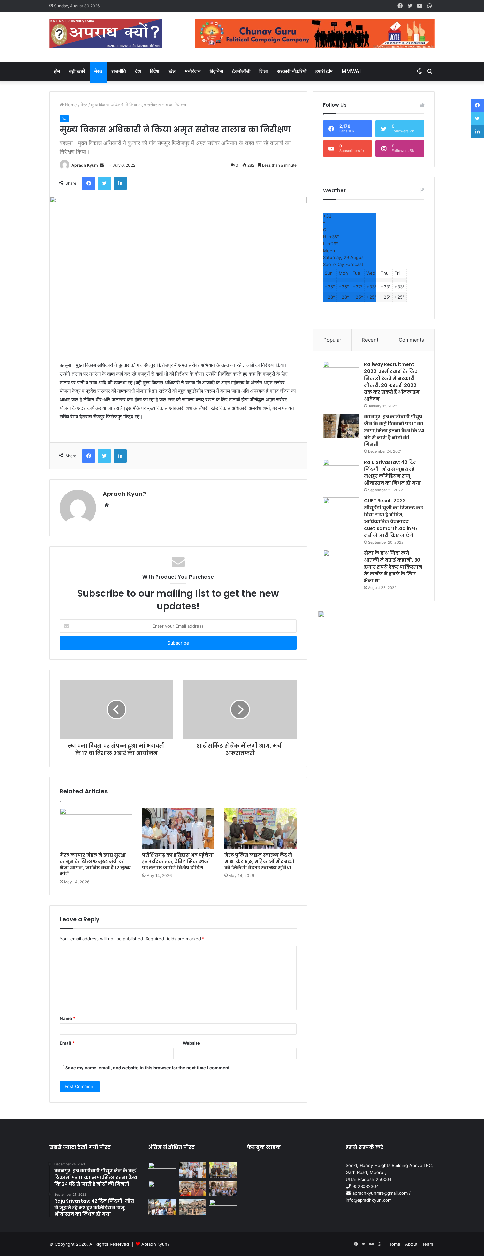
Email (67, 1043)
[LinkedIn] (120, 183)
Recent (370, 340)
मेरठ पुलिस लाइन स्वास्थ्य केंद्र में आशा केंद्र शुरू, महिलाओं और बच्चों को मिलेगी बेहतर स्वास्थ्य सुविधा (259, 861)
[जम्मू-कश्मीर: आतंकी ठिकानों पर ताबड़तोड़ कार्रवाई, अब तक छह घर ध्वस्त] (193, 1207)
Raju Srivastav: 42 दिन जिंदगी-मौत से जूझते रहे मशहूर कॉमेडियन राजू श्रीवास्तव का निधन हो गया (392, 472)
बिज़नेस (216, 71)
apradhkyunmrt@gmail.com (380, 1193)
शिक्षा (263, 71)
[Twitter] (104, 183)
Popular (332, 340)
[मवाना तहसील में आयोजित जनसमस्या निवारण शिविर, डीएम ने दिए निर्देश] (223, 1207)
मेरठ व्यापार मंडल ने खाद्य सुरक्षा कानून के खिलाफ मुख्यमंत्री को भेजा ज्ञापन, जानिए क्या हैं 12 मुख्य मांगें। (95, 864)
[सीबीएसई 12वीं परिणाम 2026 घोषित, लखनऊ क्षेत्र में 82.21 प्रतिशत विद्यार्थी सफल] (223, 1188)
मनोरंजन (193, 71)
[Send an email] (102, 165)
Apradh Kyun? (85, 165)
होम (57, 71)
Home (70, 104)
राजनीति (118, 71)
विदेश (154, 71)
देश (138, 71)
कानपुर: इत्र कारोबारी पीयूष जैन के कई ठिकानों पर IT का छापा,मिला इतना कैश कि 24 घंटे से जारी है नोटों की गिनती (394, 431)
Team (427, 1244)
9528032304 (365, 1186)
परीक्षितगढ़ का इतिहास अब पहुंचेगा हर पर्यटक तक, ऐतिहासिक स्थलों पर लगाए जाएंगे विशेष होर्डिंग (178, 861)
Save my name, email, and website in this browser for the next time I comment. (148, 1067)
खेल (172, 71)
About (411, 1244)
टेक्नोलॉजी (241, 71)
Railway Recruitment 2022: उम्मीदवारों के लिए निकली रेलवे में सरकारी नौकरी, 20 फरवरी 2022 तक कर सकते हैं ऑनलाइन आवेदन (392, 381)
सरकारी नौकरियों (291, 71)
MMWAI (351, 71)
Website (191, 1043)
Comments (411, 340)
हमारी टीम (324, 71)
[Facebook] (88, 183)
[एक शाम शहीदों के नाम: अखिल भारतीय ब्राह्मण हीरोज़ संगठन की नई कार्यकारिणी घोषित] (162, 1188)
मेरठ (98, 71)
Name (67, 1018)
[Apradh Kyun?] (105, 36)
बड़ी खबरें (77, 71)
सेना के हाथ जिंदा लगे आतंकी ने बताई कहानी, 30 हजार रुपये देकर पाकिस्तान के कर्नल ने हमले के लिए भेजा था (393, 567)
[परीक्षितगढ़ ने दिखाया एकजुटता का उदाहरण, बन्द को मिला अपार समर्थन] (162, 1207)
